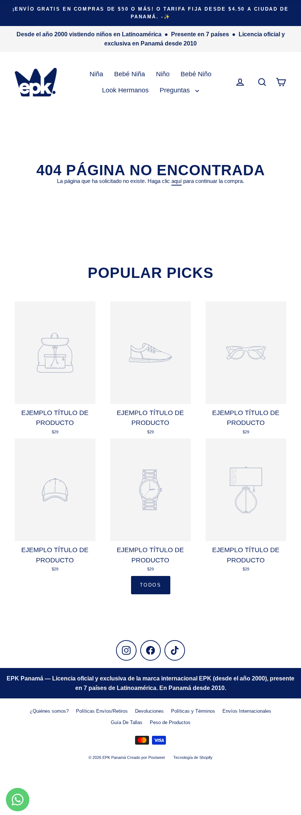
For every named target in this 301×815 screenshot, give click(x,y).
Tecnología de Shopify (193, 757)
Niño (163, 74)
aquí (176, 181)
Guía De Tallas (126, 722)
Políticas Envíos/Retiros (102, 711)
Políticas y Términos (193, 711)
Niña (96, 74)
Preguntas (176, 90)
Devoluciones (149, 711)
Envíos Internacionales (246, 711)
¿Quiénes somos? (49, 711)
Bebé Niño (196, 74)
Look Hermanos (125, 90)
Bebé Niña (129, 74)
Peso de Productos (170, 722)
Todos (151, 585)
